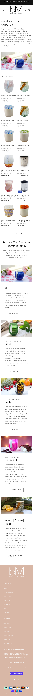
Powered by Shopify (22, 693)
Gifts (5, 608)
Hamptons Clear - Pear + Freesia (23, 121)
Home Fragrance (8, 592)
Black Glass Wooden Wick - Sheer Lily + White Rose (23, 196)
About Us (6, 623)
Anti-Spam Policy (8, 643)
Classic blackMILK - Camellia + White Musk (24, 171)
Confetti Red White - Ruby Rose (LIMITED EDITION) (8, 171)
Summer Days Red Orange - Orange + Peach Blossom (23, 221)
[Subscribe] (25, 667)
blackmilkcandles (14, 693)
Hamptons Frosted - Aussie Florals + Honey (23, 96)
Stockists (6, 631)
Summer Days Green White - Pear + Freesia (23, 146)
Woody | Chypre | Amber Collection (14, 556)
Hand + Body (7, 596)
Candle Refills (7, 627)
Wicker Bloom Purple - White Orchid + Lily (8, 221)
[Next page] (21, 234)
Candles (6, 588)
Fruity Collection (12, 429)
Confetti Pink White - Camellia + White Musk (8, 96)
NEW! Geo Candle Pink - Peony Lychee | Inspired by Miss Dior (8, 196)
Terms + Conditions (9, 635)
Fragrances (7, 600)
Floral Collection (12, 313)
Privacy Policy (7, 639)
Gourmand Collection (14, 490)
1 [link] (11, 233)
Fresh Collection (12, 371)
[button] (3, 10)
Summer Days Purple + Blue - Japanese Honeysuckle (8, 121)
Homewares (7, 604)
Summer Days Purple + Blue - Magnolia (8, 146)
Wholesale (6, 612)
